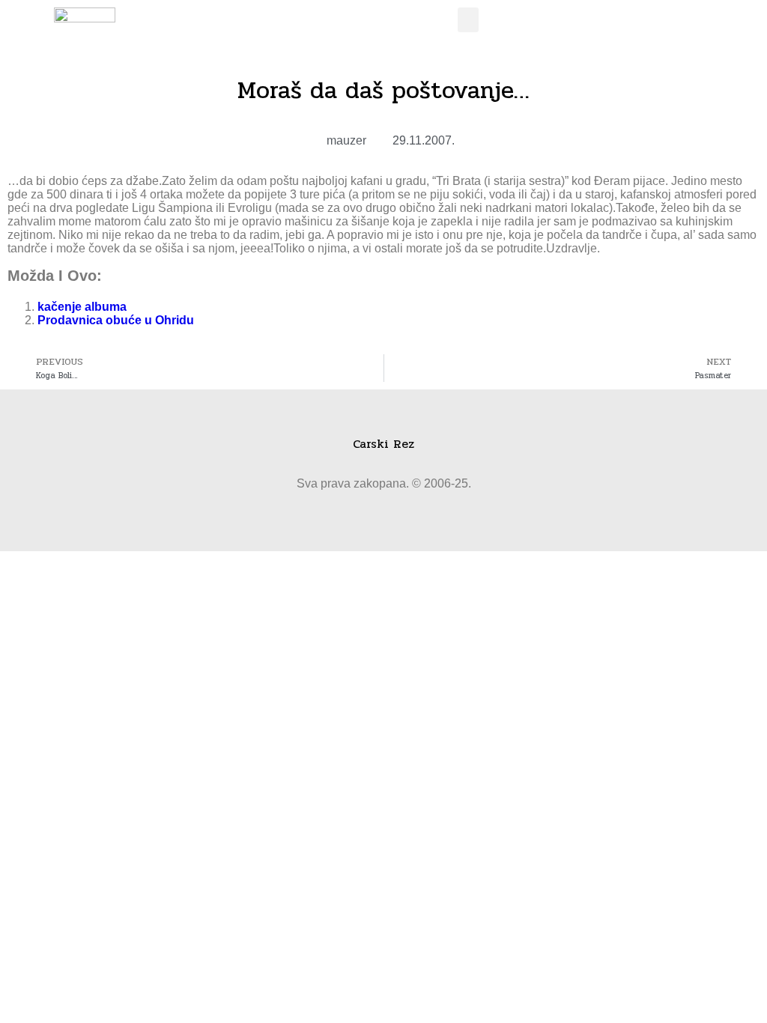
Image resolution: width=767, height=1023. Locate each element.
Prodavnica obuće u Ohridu (115, 320)
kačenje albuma (82, 306)
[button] (468, 19)
